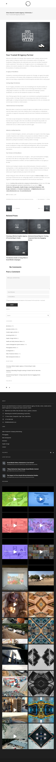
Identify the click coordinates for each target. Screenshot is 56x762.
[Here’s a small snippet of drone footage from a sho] (15, 736)
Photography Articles (11, 347)
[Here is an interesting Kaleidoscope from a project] (41, 683)
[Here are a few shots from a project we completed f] (15, 657)
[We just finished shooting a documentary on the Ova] (15, 604)
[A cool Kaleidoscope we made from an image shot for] (41, 736)
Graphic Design (5, 444)
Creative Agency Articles (11, 332)
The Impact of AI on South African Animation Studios (22, 475)
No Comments (41, 199)
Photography (5, 434)
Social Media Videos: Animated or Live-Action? (20, 462)
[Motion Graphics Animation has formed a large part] (15, 525)
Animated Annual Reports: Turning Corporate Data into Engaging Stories (23, 375)
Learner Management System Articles (15, 344)
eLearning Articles (10, 335)
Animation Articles (29, 199)
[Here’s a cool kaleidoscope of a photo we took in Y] (41, 657)
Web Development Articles (12, 357)
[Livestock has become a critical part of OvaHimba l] (41, 578)
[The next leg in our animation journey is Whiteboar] (15, 552)
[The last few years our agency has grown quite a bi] (41, 552)
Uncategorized (9, 350)
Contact (4, 447)
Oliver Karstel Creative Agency (15, 12)
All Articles (28, 12)
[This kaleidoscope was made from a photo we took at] (41, 710)
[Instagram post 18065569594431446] (41, 525)
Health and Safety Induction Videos (14, 341)
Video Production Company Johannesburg (12, 431)
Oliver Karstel (14, 199)
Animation (13, 189)
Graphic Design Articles (11, 338)
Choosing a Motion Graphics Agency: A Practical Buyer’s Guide (20, 366)
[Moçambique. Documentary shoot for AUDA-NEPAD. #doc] (15, 578)
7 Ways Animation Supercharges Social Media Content (23, 469)
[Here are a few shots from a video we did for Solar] (15, 631)
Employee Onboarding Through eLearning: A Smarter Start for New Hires (23, 370)
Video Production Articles (12, 353)
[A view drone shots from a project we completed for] (15, 710)
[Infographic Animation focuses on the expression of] (41, 499)
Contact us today (39, 175)
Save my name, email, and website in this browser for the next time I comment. (26, 300)
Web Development (6, 437)
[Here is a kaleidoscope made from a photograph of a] (41, 604)
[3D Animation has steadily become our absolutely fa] (15, 499)
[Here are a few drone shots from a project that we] (15, 683)
